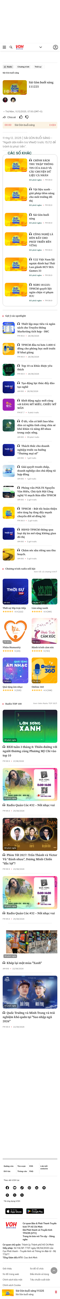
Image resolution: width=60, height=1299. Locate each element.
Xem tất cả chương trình (45, 572)
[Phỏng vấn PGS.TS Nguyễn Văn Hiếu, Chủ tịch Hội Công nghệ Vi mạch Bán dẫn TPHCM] (9, 492)
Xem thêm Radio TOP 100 (44, 703)
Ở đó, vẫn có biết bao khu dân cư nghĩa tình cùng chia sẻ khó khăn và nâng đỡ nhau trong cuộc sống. (36, 426)
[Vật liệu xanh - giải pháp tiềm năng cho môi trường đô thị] (16, 194)
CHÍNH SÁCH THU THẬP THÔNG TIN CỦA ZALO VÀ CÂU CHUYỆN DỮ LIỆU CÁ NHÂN (41, 167)
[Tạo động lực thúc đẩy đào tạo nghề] (9, 387)
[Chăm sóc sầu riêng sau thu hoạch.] (9, 554)
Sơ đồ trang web (11, 1274)
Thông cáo (22, 1171)
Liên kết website (44, 1167)
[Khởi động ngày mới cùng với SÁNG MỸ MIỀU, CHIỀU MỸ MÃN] (9, 405)
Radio (9, 67)
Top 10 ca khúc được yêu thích (34, 367)
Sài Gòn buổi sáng (11, 73)
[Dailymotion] (22, 1195)
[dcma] (7, 1195)
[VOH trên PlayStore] (35, 1211)
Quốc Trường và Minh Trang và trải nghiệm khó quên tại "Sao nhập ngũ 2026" (29, 1017)
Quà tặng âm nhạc (13, 686)
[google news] (44, 1188)
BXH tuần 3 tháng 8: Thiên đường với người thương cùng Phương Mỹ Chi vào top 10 (30, 751)
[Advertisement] (30, 1090)
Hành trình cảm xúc (43, 647)
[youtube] (14, 1188)
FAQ (31, 1171)
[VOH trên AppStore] (14, 1211)
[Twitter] (14, 1195)
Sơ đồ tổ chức (37, 1268)
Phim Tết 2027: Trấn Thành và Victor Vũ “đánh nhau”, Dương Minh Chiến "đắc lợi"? (30, 859)
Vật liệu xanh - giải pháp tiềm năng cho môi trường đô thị (41, 194)
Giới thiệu (7, 1268)
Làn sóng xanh (40, 608)
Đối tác (7, 1171)
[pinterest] (29, 1188)
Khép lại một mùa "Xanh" (24, 963)
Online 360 (38, 686)
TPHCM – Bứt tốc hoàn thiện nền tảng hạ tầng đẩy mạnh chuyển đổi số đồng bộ (37, 512)
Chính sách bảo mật (12, 1279)
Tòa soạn (21, 1166)
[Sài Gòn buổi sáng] (16, 219)
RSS (31, 1166)
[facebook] (7, 1188)
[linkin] (36, 1188)
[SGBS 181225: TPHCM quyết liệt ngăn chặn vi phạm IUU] (16, 289)
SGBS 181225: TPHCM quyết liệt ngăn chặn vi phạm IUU (41, 290)
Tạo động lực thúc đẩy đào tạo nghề (35, 385)
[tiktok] (22, 1188)
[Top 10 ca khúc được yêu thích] (9, 370)
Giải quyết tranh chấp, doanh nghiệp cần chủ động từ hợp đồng (36, 470)
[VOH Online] (20, 48)
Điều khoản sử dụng (39, 1274)
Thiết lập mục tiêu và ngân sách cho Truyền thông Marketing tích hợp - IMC (36, 327)
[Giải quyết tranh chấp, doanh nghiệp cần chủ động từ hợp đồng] (9, 471)
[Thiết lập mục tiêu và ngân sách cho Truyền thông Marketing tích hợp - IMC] (9, 328)
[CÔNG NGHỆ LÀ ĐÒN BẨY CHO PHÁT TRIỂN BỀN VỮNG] (16, 239)
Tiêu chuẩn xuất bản (40, 1279)
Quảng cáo (9, 1166)
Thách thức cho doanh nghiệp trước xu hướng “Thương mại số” (33, 449)
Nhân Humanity (12, 647)
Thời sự (38, 67)
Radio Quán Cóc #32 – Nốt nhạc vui (31, 805)
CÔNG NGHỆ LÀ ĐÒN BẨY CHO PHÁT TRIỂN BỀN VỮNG (41, 239)
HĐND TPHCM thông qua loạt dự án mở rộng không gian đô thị (36, 533)
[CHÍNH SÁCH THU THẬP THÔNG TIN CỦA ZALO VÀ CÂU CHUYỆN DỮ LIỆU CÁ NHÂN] (16, 165)
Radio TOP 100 (13, 703)
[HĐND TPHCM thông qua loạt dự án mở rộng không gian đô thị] (9, 534)
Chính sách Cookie (12, 1285)
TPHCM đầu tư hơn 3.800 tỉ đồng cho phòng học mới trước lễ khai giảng (36, 348)
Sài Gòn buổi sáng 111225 (30, 1290)
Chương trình (23, 67)
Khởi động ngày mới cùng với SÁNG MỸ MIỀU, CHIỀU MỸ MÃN (36, 404)
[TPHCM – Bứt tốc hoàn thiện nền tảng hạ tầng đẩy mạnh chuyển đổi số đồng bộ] (9, 513)
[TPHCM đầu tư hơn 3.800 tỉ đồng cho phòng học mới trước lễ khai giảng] (9, 349)
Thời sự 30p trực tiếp (14, 608)
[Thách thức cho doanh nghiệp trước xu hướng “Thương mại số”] (9, 450)
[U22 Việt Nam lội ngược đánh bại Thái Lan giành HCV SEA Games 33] (16, 264)
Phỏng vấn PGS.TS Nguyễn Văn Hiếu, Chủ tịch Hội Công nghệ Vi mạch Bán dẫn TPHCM (36, 491)
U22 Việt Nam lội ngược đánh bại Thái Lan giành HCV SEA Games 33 (42, 265)
